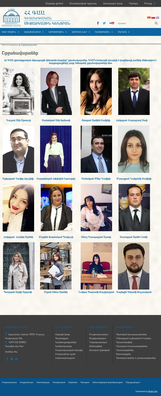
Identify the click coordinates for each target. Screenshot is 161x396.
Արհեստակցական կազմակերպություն (107, 382)
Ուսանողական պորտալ (83, 3)
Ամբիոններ (79, 32)
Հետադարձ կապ (112, 3)
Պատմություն (61, 338)
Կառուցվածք (32, 32)
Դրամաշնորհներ (125, 350)
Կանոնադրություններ (65, 342)
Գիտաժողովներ (124, 342)
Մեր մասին (9, 32)
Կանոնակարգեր (63, 346)
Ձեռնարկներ (95, 346)
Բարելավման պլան (65, 354)
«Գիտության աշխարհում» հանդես (133, 338)
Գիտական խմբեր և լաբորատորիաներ (136, 358)
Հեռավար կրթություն (99, 350)
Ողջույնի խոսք (62, 334)
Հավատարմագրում (65, 358)
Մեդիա (122, 32)
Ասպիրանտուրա (97, 338)
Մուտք (148, 3)
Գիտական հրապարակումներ (131, 334)
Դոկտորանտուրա (98, 342)
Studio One (153, 391)
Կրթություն (56, 32)
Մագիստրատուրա (98, 334)
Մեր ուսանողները (13, 40)
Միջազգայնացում (133, 382)
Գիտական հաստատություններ (131, 346)
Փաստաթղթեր (123, 354)
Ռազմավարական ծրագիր (69, 350)
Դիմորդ (133, 3)
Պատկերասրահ (59, 382)
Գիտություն (102, 32)
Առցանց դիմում (54, 3)
